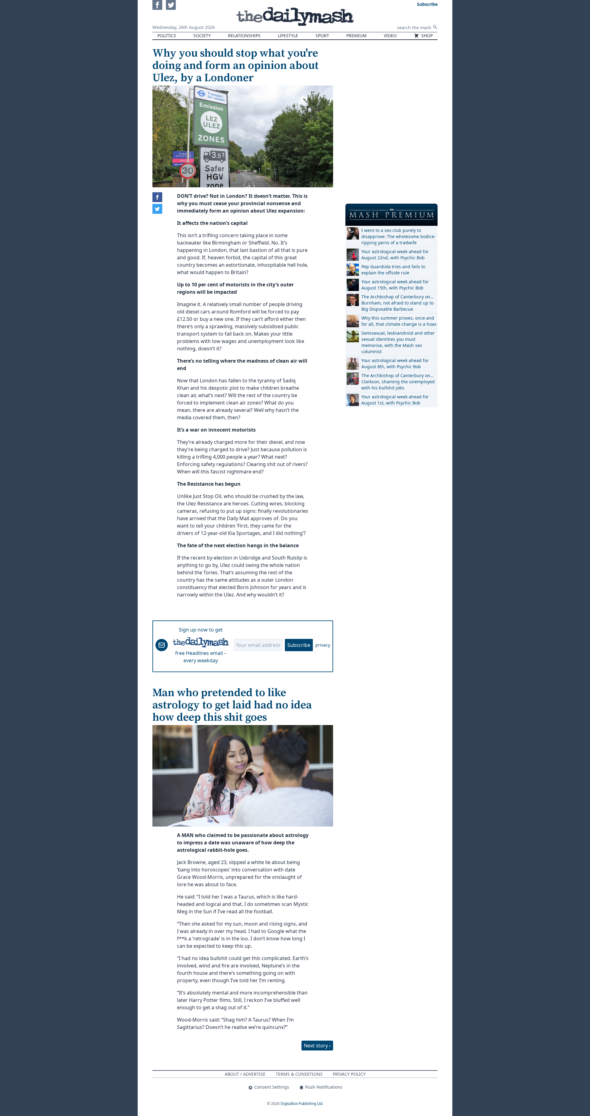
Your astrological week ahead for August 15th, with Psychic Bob (395, 285)
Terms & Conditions (299, 1074)
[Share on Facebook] (157, 197)
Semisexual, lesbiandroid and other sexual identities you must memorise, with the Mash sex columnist (398, 342)
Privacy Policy (349, 1074)
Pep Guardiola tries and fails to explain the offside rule (393, 270)
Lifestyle (288, 35)
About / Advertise (245, 1074)
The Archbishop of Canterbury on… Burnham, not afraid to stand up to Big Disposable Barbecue (397, 303)
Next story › (317, 1045)
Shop (426, 35)
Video (390, 35)
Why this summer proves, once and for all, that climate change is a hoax (398, 321)
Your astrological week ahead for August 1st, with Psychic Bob (395, 400)
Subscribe (298, 645)
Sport (322, 35)
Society (202, 35)
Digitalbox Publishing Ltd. (302, 1103)
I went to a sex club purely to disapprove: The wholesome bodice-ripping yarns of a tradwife (398, 236)
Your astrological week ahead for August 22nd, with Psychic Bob (395, 255)
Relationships (244, 35)
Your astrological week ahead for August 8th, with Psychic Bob (395, 363)
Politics (166, 35)
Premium (356, 35)
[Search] (435, 27)
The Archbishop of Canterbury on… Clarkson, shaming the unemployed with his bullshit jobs (398, 382)
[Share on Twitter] (157, 209)
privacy (322, 645)
